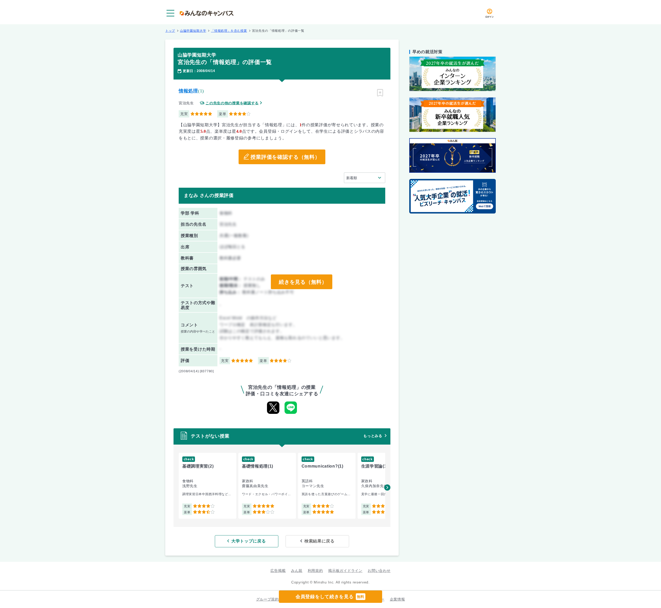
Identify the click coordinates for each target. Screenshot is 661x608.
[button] (387, 487)
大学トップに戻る (248, 541)
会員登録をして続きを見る (330, 596)
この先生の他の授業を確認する (232, 103)
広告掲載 (278, 570)
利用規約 (315, 570)
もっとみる (372, 436)
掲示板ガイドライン (345, 570)
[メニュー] (170, 13)
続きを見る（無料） (303, 282)
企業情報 (397, 599)
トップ (170, 31)
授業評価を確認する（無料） (285, 157)
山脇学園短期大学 (193, 31)
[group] (207, 486)
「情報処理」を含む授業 (229, 31)
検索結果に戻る (319, 541)
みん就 (296, 570)
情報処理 (188, 90)
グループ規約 (267, 599)
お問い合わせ (379, 570)
